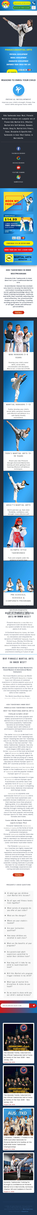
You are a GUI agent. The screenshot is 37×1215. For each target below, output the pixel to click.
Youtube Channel (18, 172)
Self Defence (7, 684)
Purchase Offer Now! (21, 3)
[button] (18, 894)
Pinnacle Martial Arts (20, 698)
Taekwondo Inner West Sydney (20, 767)
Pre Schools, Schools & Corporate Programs (18, 598)
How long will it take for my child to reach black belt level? (19, 964)
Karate (15, 641)
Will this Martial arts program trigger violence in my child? (20, 974)
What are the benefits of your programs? (19, 944)
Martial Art (26, 769)
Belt (23, 696)
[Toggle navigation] (34, 7)
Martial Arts (28, 288)
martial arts (28, 682)
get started (12, 72)
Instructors (6, 678)
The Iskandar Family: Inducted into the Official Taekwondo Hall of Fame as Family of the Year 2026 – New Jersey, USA (18, 1056)
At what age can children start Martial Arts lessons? (18, 894)
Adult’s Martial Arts (18, 505)
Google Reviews (18, 163)
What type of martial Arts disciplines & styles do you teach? (18, 984)
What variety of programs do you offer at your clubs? (19, 909)
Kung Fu (31, 639)
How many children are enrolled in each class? (17, 936)
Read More (18, 312)
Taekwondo (25, 639)
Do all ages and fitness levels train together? (20, 901)
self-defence (10, 786)
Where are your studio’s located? (17, 921)
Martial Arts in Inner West (22, 622)
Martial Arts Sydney (21, 632)
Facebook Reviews (18, 153)
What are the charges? (16, 915)
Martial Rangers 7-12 (18, 404)
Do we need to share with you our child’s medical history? (19, 993)
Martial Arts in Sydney (25, 678)
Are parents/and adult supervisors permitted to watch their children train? (18, 954)
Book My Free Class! (22, 8)
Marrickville (18, 182)
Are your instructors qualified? (15, 929)
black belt (24, 676)
